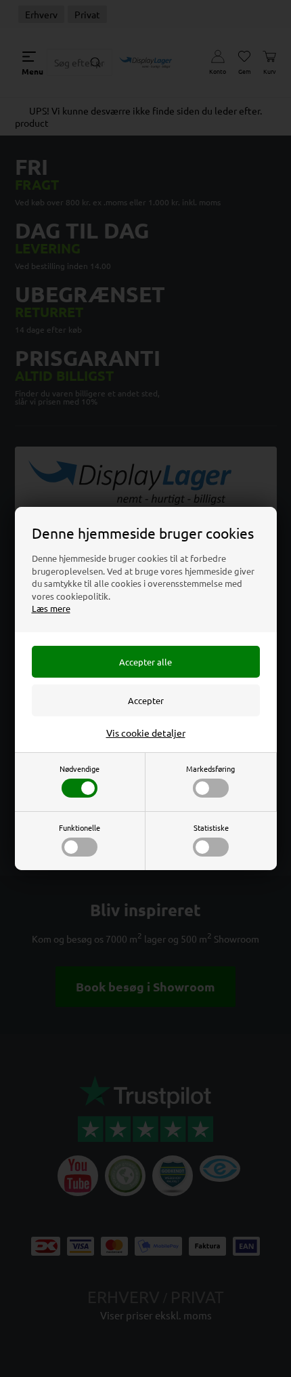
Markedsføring (210, 768)
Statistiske (211, 827)
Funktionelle (79, 827)
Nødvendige (79, 768)
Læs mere (51, 608)
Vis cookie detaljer (145, 732)
